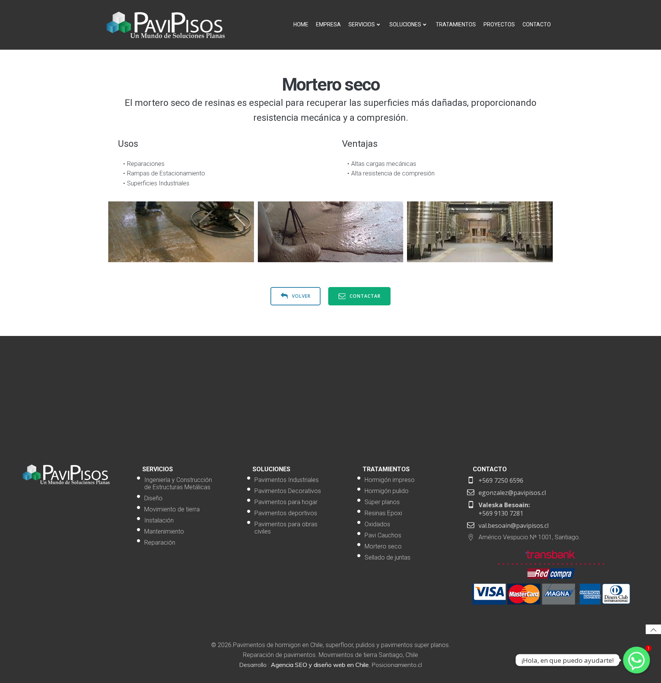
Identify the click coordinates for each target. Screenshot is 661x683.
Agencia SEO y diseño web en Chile (320, 664)
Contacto (537, 24)
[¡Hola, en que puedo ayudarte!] (636, 660)
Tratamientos (456, 24)
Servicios (361, 24)
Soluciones (405, 24)
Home (300, 24)
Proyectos (499, 24)
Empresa (328, 24)
